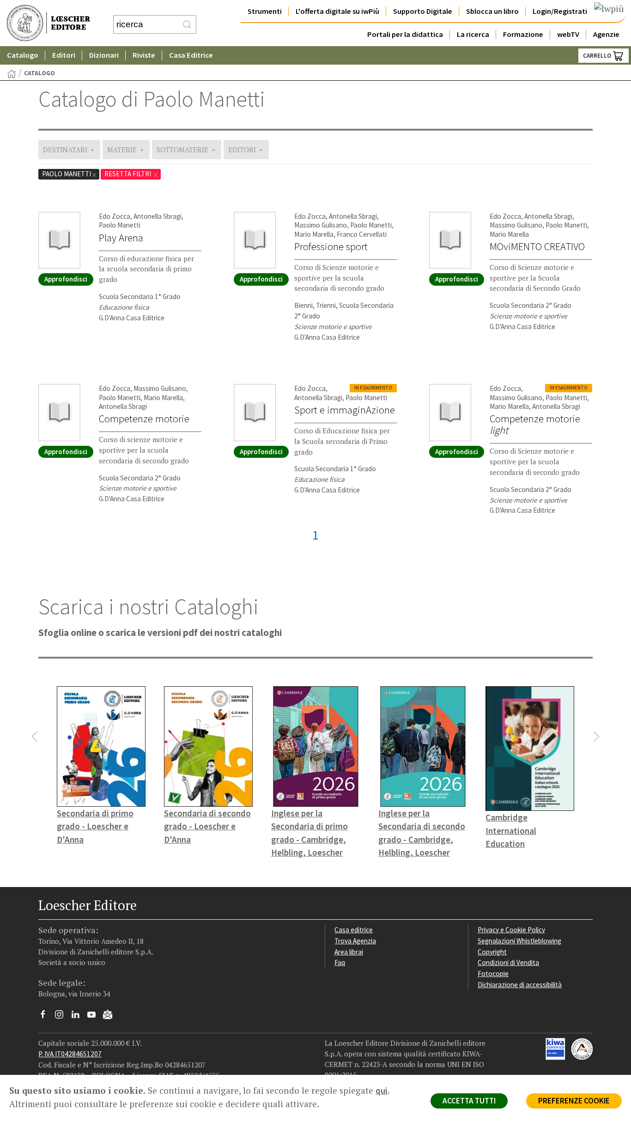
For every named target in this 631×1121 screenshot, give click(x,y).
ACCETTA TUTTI (469, 1101)
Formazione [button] (523, 34)
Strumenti (265, 11)
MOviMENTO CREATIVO (537, 246)
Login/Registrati (560, 11)
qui (382, 1090)
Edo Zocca (114, 216)
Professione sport (331, 246)
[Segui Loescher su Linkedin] (79, 1017)
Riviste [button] (144, 55)
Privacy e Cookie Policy (511, 929)
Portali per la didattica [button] (405, 34)
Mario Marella (314, 234)
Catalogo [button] (22, 55)
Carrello (598, 56)
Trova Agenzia (355, 940)
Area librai (348, 951)
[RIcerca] (187, 24)
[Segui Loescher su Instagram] (63, 1017)
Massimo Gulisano (320, 225)
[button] (34, 736)
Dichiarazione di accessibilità (520, 984)
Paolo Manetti (66, 173)
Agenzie (606, 34)
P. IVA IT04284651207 (70, 1053)
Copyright (492, 951)
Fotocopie (493, 973)
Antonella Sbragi (157, 216)
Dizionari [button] (104, 55)
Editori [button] (63, 55)
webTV (568, 34)
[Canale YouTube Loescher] (95, 1017)
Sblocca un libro (492, 11)
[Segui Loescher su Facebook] (46, 1017)
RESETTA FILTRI (128, 173)
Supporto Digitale (422, 11)
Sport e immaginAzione (344, 409)
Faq (339, 962)
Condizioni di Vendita (508, 962)
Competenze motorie (144, 418)
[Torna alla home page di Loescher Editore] (48, 23)
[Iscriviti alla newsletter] (111, 1016)
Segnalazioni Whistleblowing (519, 940)
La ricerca (473, 34)
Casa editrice (353, 929)
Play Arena (121, 237)
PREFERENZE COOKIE (574, 1101)
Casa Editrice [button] (191, 55)
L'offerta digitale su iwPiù (337, 11)
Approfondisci (65, 279)
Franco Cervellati (362, 234)
